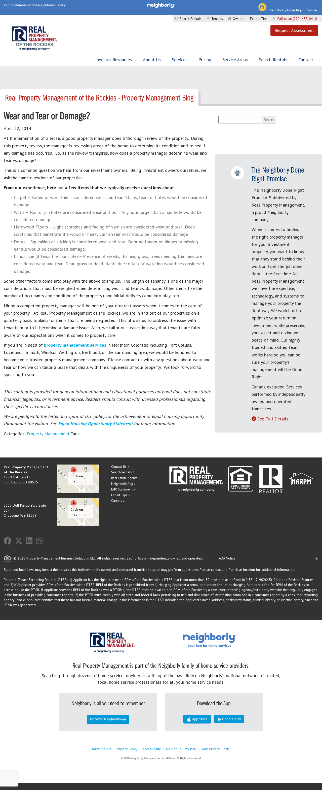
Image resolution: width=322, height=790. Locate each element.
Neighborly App (122, 484)
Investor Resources (113, 59)
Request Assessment (294, 30)
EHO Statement (122, 489)
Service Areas (235, 59)
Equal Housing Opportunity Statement (96, 423)
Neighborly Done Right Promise (293, 10)
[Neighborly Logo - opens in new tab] (224, 639)
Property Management (48, 434)
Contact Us (119, 467)
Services (179, 59)
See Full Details (272, 419)
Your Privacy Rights (215, 749)
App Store (199, 719)
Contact (305, 59)
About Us (152, 59)
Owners (238, 18)
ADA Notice (227, 558)
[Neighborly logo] (161, 5)
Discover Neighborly (105, 719)
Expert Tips (258, 18)
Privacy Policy (127, 749)
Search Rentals (190, 18)
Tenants (217, 18)
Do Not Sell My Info (181, 749)
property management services (75, 345)
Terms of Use (101, 749)
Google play (231, 719)
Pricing (204, 59)
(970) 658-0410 (305, 18)
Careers (116, 501)
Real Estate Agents (124, 478)
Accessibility (152, 749)
